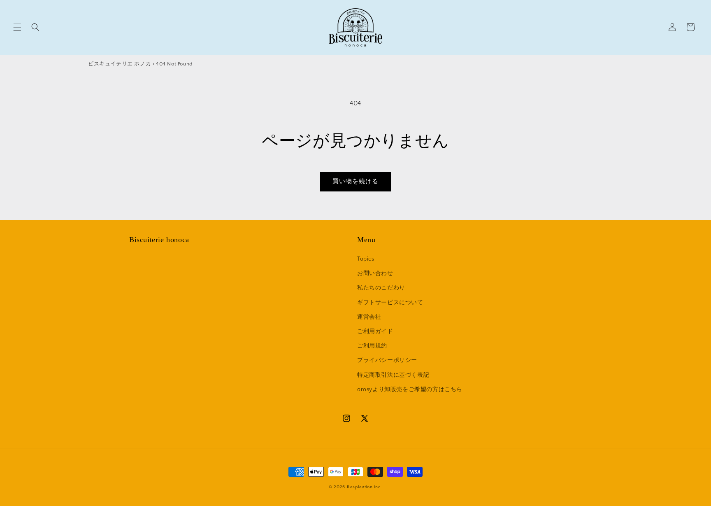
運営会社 (369, 317)
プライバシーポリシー (387, 360)
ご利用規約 (372, 346)
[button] (17, 27)
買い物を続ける (355, 181)
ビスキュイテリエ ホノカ (119, 64)
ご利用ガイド (375, 331)
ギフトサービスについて (390, 302)
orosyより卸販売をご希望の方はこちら (409, 389)
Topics (365, 259)
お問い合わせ (375, 273)
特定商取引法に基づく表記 (393, 375)
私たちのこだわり (381, 287)
